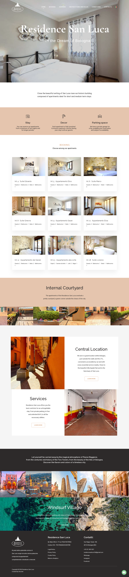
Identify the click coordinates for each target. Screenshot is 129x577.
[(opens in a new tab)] (28, 166)
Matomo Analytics (53, 558)
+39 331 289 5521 (89, 549)
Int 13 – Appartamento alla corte (63, 260)
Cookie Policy (52, 555)
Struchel (20, 571)
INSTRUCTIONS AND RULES (78, 7)
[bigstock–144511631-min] (116, 484)
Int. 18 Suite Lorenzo (95, 260)
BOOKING (52, 7)
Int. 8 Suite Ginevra (23, 221)
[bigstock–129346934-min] (39, 484)
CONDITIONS (96, 7)
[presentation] (7, 316)
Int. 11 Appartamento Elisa (97, 221)
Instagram (87, 558)
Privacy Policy (52, 552)
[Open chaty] (124, 572)
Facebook (87, 561)
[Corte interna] (22, 316)
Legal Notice (51, 549)
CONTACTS (108, 7)
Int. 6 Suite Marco (93, 181)
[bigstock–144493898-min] (90, 484)
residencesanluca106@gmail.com (93, 552)
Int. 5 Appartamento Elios (61, 181)
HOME (44, 7)
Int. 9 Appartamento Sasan (61, 221)
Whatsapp (87, 555)
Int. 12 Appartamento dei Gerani (28, 260)
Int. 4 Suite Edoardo (23, 181)
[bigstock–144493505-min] (64, 484)
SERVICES (62, 7)
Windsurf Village (64, 507)
